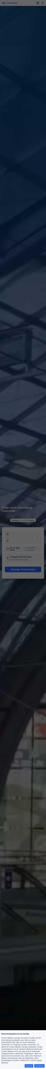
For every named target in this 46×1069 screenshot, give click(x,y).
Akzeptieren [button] (39, 1066)
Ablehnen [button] (29, 1066)
